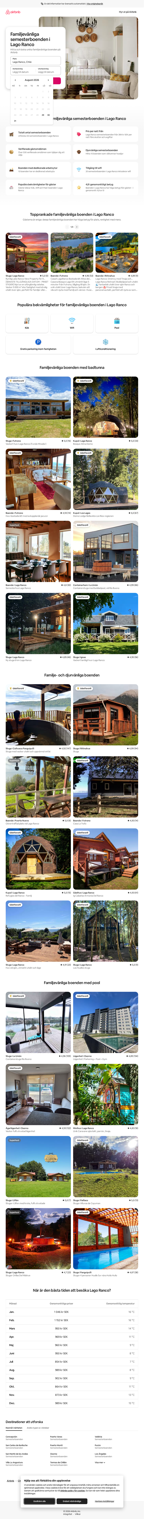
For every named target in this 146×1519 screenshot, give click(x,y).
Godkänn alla (39, 1501)
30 (48, 115)
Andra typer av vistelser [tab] (38, 1428)
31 (15, 121)
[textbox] (23, 72)
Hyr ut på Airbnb (127, 11)
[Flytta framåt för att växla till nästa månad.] (48, 80)
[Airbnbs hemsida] (13, 11)
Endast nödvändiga (72, 1501)
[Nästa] (76, 227)
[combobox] (36, 62)
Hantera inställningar (104, 1501)
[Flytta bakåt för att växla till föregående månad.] (15, 80)
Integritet (67, 1514)
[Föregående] (67, 227)
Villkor (78, 1514)
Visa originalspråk (95, 3)
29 (43, 115)
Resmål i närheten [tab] (14, 1428)
